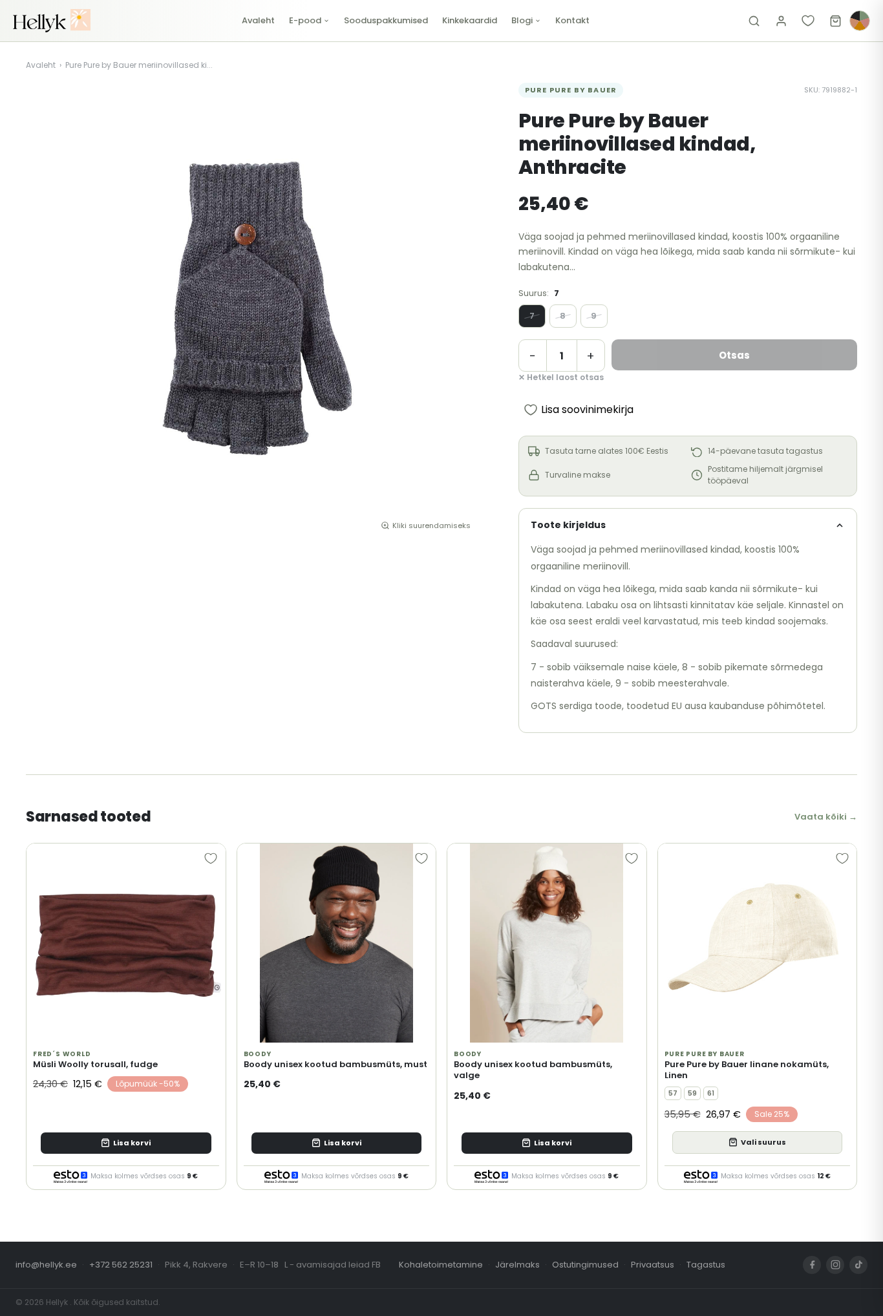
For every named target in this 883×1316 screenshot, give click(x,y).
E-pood (305, 20)
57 (672, 1093)
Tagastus (705, 1264)
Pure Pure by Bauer (571, 90)
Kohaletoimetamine (441, 1264)
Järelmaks (517, 1264)
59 (692, 1093)
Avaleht (258, 20)
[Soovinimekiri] (808, 21)
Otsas (734, 355)
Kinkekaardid (469, 20)
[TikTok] (858, 1265)
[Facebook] (812, 1265)
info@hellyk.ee (46, 1264)
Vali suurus (763, 1142)
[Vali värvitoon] (859, 20)
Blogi (522, 20)
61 (710, 1093)
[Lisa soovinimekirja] (210, 858)
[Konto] (781, 21)
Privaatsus (652, 1264)
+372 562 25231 (121, 1264)
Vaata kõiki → (825, 817)
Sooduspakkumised (386, 20)
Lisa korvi (132, 1143)
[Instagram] (835, 1265)
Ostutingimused (585, 1264)
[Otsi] (754, 21)
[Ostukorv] (835, 21)
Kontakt (572, 20)
